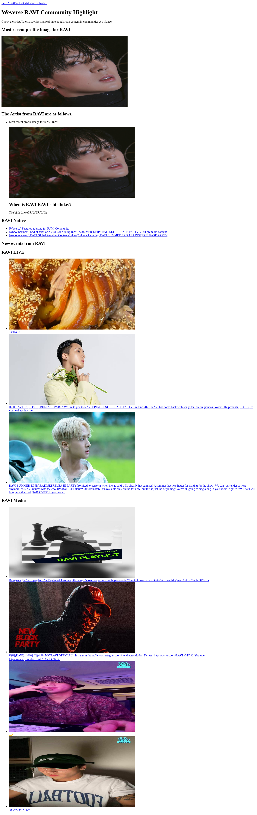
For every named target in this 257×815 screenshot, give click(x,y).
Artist (10, 3)
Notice (43, 3)
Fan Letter (20, 3)
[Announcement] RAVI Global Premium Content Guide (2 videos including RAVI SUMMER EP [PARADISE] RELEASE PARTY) (88, 235)
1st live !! (14, 331)
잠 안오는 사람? (19, 809)
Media (30, 3)
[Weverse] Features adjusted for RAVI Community (39, 228)
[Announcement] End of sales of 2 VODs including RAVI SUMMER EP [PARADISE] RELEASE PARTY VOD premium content (88, 232)
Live (36, 3)
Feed (4, 3)
